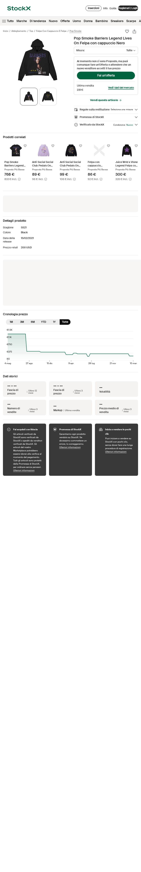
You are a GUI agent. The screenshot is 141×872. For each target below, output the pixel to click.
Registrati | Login (128, 8)
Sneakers (117, 21)
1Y (54, 321)
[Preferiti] (127, 31)
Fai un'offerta (106, 75)
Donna (88, 21)
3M (22, 321)
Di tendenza (38, 21)
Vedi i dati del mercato (121, 87)
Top (31, 31)
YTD (43, 321)
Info (105, 9)
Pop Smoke (75, 31)
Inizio (5, 31)
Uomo (77, 21)
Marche (22, 21)
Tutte (65, 321)
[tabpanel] (37, 60)
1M (11, 321)
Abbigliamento (18, 31)
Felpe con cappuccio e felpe (51, 31)
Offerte (65, 21)
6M (33, 321)
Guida (112, 8)
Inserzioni (93, 8)
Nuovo (53, 21)
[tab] (29, 96)
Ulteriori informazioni (27, 470)
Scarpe (131, 21)
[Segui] (25, 146)
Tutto (10, 21)
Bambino (101, 21)
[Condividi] (134, 31)
